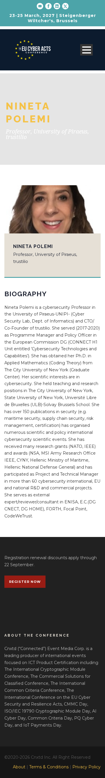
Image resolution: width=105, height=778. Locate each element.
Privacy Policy (86, 767)
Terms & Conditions (49, 767)
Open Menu (86, 50)
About (19, 767)
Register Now (25, 582)
